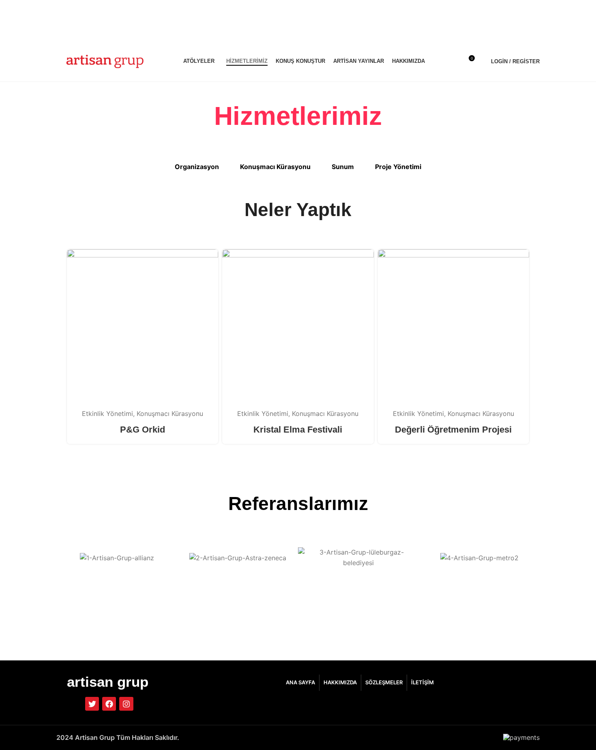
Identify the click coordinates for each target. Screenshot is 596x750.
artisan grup (107, 682)
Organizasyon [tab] (197, 167)
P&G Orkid (142, 429)
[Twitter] (92, 704)
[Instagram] (126, 704)
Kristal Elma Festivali (297, 429)
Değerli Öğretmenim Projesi (453, 429)
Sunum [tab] (343, 167)
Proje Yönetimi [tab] (398, 167)
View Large (208, 258)
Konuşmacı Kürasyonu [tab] (275, 167)
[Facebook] (109, 704)
